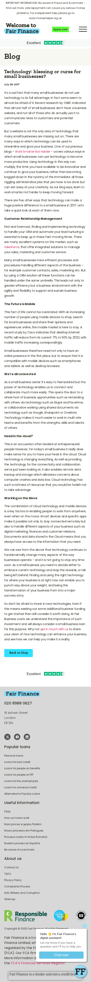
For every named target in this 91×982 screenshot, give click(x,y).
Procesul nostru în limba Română (25, 837)
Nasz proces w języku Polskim (23, 824)
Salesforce (11, 247)
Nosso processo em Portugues (23, 830)
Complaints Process (17, 886)
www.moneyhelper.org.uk (45, 18)
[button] (83, 28)
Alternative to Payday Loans (22, 794)
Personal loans (13, 755)
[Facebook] (17, 737)
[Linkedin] (27, 737)
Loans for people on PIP (18, 774)
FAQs (7, 811)
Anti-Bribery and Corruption (22, 893)
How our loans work (16, 818)
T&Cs (7, 874)
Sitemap (9, 899)
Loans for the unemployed (21, 781)
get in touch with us (54, 629)
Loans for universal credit (20, 787)
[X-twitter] (7, 737)
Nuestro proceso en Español (22, 843)
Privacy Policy (13, 880)
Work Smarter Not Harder (32, 151)
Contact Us (11, 867)
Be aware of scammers (19, 849)
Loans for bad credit (17, 762)
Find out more (15, 8)
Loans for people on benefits (22, 768)
